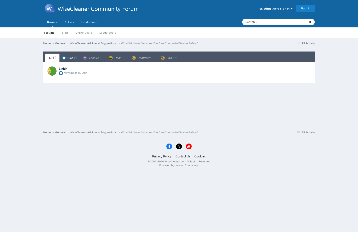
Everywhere (292, 21)
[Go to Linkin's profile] (52, 71)
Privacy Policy (162, 156)
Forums (49, 32)
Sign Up (305, 8)
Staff (65, 32)
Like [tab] (72, 58)
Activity (69, 22)
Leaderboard (107, 32)
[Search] (310, 22)
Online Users (83, 32)
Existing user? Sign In (275, 8)
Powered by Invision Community (179, 165)
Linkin (63, 68)
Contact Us (182, 156)
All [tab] (52, 58)
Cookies (200, 156)
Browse (52, 22)
